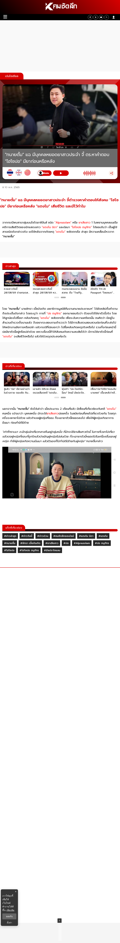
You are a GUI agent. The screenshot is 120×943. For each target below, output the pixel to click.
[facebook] (90, 17)
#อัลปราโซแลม (52, 550)
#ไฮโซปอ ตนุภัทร (29, 550)
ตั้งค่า (9, 922)
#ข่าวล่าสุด (10, 536)
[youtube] (101, 17)
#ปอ (66, 543)
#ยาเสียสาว (51, 543)
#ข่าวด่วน (42, 536)
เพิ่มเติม (10, 910)
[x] (95, 17)
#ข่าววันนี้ (26, 536)
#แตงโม (103, 536)
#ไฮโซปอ (9, 550)
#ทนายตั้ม (9, 543)
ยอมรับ (9, 916)
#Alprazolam (82, 543)
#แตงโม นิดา (86, 536)
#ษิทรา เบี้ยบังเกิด (30, 543)
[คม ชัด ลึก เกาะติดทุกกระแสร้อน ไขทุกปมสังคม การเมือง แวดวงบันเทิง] (60, 7)
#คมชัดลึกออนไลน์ (63, 536)
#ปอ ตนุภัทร (102, 543)
